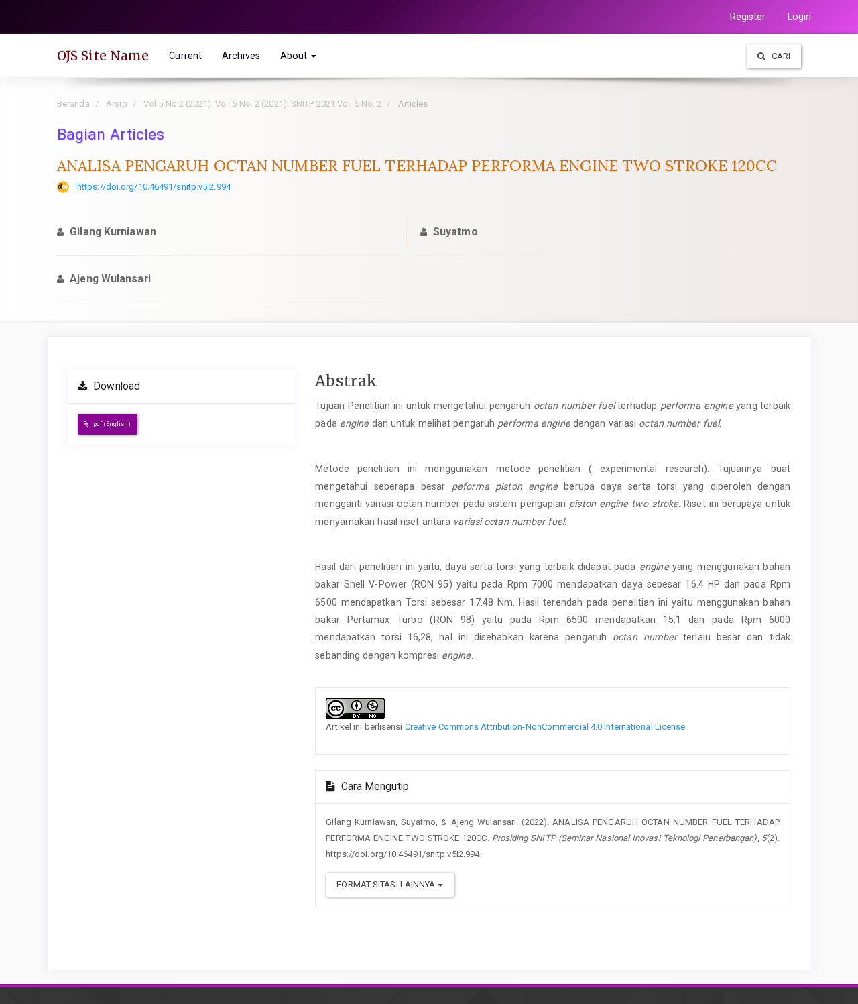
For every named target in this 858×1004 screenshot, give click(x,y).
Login (800, 16)
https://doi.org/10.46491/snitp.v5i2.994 (154, 187)
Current (185, 55)
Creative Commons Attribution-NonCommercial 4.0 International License (545, 727)
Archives (241, 55)
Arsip (116, 104)
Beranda (73, 104)
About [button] (295, 55)
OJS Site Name (103, 56)
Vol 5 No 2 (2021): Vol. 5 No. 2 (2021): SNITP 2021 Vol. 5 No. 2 (262, 104)
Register (748, 16)
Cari (780, 56)
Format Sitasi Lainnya (386, 884)
